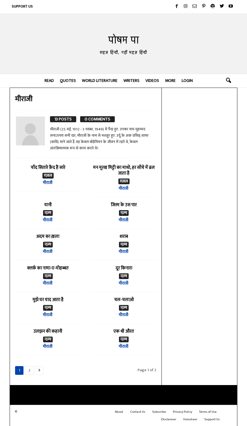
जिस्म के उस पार (124, 205)
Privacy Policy (182, 412)
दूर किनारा (124, 268)
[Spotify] (212, 6)
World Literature (99, 80)
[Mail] (194, 6)
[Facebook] (176, 6)
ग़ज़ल (48, 176)
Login (187, 80)
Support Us (22, 6)
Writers (131, 80)
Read (49, 80)
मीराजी (47, 182)
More (170, 80)
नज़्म (48, 213)
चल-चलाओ (124, 299)
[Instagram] (185, 6)
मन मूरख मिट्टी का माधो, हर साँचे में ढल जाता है (124, 170)
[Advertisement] (199, 120)
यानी (48, 205)
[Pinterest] (203, 6)
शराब (124, 236)
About (119, 412)
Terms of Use (208, 412)
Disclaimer (168, 419)
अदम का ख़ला (47, 236)
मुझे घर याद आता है (48, 299)
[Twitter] (221, 6)
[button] (228, 80)
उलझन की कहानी (47, 331)
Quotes (68, 80)
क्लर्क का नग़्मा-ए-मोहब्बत (48, 268)
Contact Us (137, 412)
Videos (152, 80)
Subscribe (159, 412)
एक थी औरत (124, 331)
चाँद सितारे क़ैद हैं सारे (48, 167)
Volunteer (190, 419)
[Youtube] (230, 6)
